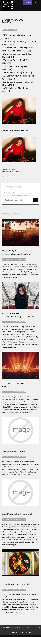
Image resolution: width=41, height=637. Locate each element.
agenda (28, 3)
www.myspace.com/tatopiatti (11, 171)
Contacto (14, 632)
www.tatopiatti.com (8, 169)
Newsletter (26, 632)
